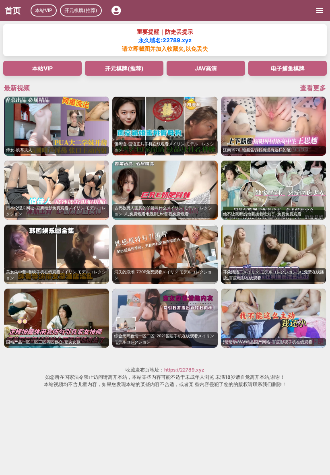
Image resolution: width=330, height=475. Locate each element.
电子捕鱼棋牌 (288, 68)
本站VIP (43, 10)
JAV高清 (206, 68)
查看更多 (313, 88)
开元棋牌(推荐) (80, 10)
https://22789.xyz (184, 370)
